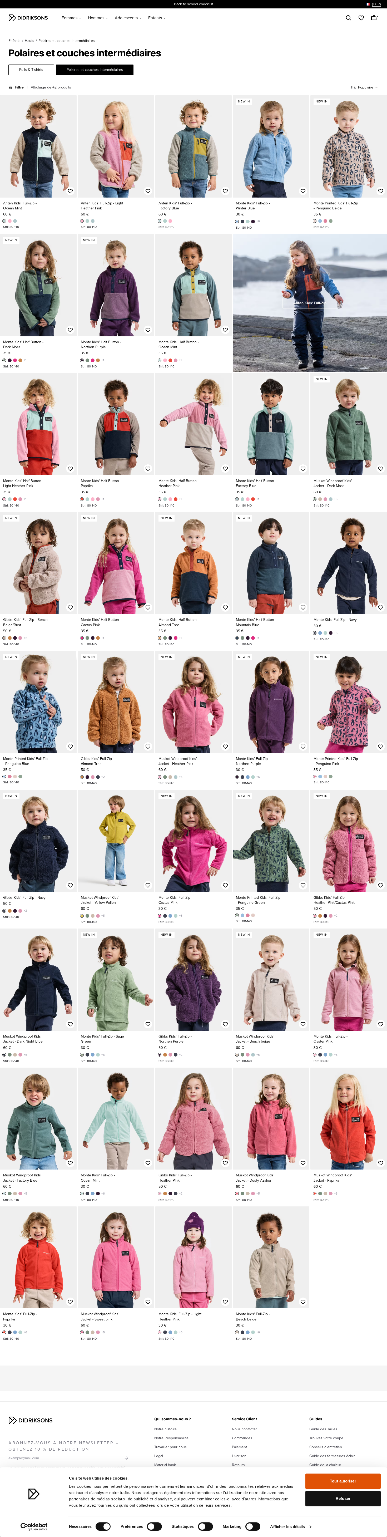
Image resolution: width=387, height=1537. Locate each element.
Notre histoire (165, 1429)
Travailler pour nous (170, 1447)
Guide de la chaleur (325, 1465)
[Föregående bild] (6, 146)
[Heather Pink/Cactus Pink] (315, 916)
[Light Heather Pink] (10, 221)
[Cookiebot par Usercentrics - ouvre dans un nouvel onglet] (34, 1527)
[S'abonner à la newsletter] (126, 1458)
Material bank (165, 1465)
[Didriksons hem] (28, 18)
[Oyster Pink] (315, 1055)
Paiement (239, 1447)
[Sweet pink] (82, 1332)
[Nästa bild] (70, 146)
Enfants (155, 18)
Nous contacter (244, 1429)
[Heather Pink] (175, 360)
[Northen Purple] (253, 221)
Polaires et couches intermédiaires (95, 69)
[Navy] (242, 221)
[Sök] (348, 18)
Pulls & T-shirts (31, 69)
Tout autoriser (343, 1481)
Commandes (242, 1438)
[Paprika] (170, 360)
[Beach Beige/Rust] (4, 638)
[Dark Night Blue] (4, 1055)
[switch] (154, 1526)
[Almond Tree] (20, 360)
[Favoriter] (361, 18)
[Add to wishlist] (70, 191)
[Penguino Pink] (325, 221)
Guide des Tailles (323, 1429)
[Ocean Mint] (4, 221)
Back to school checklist (193, 4)
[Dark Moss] (4, 360)
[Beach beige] (320, 499)
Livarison (239, 1456)
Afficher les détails (287, 1526)
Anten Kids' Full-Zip (309, 303)
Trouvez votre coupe (326, 1438)
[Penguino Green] (331, 221)
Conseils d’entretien (325, 1447)
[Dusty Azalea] (237, 1193)
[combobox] (373, 4)
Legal (158, 1456)
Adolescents (126, 18)
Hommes (96, 18)
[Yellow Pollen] (82, 916)
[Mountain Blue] (237, 638)
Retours (238, 1465)
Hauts (29, 40)
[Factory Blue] (15, 221)
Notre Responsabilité (171, 1438)
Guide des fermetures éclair (332, 1456)
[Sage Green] (82, 1055)
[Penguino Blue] (320, 221)
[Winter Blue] (237, 221)
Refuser (343, 1498)
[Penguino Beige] (315, 221)
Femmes (69, 18)
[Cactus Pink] (15, 360)
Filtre (19, 87)
